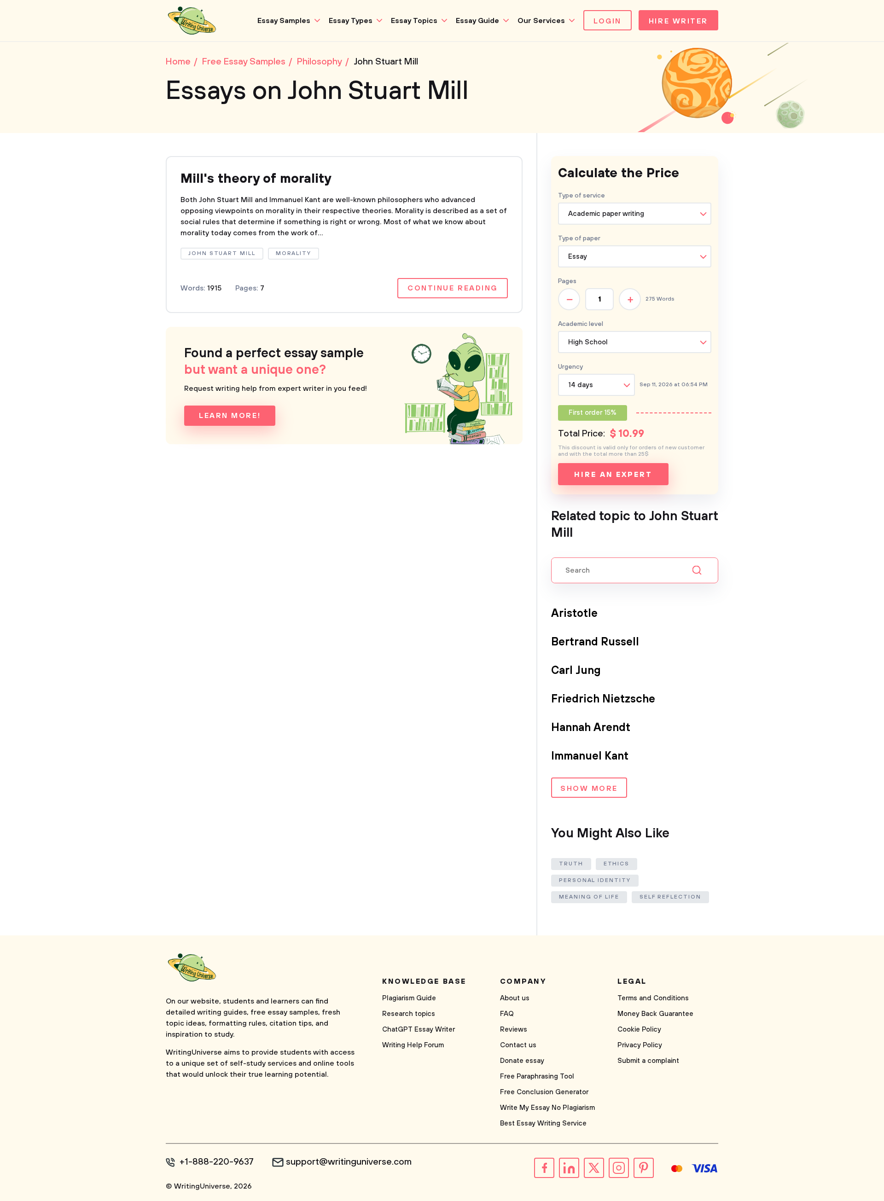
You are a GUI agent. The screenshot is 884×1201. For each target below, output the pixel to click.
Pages (567, 281)
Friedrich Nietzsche (603, 699)
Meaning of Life (589, 896)
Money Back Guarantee (655, 1014)
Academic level (580, 324)
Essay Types (350, 20)
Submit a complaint (648, 1060)
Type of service (581, 195)
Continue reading (452, 288)
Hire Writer (678, 21)
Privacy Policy (639, 1045)
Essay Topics (414, 20)
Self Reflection (670, 896)
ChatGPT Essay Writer (418, 1029)
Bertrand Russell (595, 642)
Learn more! (230, 415)
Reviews (513, 1029)
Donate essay (522, 1060)
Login (607, 21)
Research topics (408, 1014)
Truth (571, 863)
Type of (579, 238)
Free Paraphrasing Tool (537, 1076)
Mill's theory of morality (255, 179)
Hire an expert (613, 474)
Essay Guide (477, 20)
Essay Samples (283, 20)
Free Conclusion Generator (544, 1092)
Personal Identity (595, 880)
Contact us (518, 1045)
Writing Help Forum (413, 1045)
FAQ (507, 1014)
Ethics (617, 863)
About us (514, 998)
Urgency (570, 367)
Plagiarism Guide (409, 998)
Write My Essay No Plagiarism (547, 1107)
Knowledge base (424, 981)
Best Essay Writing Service (543, 1123)
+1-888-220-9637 (217, 1162)
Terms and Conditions (653, 998)
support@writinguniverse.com (349, 1162)
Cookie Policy (639, 1029)
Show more (589, 788)
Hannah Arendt (590, 728)
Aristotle (574, 614)
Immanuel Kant (589, 756)
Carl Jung (576, 671)
